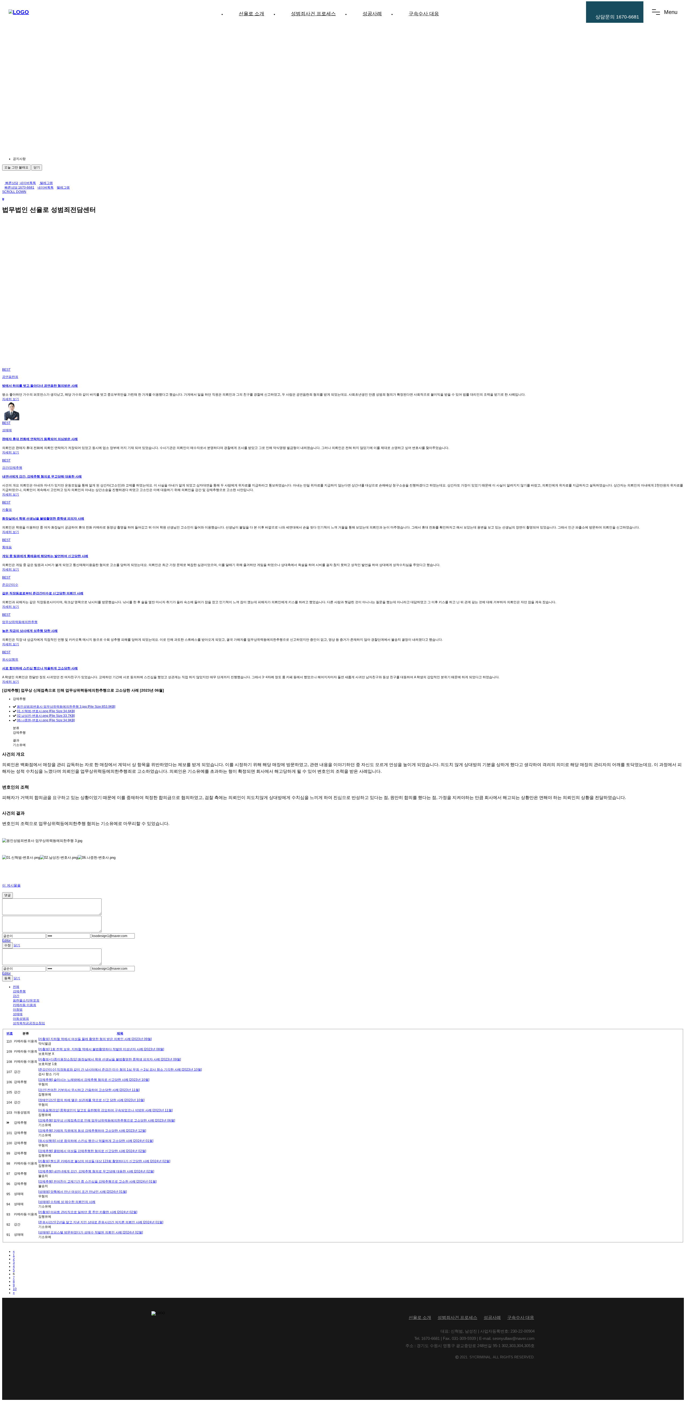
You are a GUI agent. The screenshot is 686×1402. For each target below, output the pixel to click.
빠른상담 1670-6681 (19, 187)
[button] (61, 159)
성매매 (18, 1014)
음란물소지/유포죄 (26, 1000)
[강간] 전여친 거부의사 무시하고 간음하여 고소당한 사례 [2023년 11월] (89, 1090)
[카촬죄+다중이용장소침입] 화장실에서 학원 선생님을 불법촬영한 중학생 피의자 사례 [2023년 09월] (109, 1059)
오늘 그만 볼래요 (16, 167)
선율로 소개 (251, 13)
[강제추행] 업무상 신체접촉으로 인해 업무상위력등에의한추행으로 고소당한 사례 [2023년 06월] (106, 1120)
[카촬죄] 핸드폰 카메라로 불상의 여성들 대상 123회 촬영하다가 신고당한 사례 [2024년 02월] (104, 1161)
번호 (9, 1033)
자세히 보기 (10, 399)
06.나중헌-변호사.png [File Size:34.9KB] (46, 720)
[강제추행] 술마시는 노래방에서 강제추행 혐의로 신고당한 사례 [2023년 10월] (93, 1080)
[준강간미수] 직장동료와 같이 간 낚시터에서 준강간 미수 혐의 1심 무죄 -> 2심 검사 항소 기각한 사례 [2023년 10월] (120, 1069)
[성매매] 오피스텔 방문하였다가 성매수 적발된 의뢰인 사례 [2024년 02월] (90, 1232)
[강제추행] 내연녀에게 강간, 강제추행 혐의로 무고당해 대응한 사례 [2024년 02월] (96, 1171)
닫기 (36, 167)
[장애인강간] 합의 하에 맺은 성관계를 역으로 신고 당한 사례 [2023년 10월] (91, 1100)
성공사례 (372, 13)
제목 (120, 1033)
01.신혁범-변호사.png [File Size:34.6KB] (46, 711)
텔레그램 (46, 183)
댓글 (7, 895)
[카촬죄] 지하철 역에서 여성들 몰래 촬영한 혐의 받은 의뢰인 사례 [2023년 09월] (95, 1039)
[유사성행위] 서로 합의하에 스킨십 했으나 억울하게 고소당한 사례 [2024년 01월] (95, 1141)
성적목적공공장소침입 (29, 1023)
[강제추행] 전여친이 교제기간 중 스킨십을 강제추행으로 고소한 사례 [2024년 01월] (97, 1181)
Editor (6, 940)
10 (15, 1289)
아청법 (18, 1009)
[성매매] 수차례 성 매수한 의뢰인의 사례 (66, 1202)
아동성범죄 (21, 1019)
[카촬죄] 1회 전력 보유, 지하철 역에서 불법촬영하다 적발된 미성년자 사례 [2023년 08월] (101, 1049)
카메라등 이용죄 (24, 1005)
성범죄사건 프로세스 (313, 13)
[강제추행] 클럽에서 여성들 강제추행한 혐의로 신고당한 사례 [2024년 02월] (92, 1151)
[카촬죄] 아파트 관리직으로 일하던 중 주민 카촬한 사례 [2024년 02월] (87, 1212)
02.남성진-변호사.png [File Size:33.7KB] (46, 716)
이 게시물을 (11, 885)
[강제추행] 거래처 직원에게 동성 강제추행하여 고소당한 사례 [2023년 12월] (92, 1131)
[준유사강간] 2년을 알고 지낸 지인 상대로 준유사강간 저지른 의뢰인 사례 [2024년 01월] (100, 1222)
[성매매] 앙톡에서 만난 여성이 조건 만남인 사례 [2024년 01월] (82, 1192)
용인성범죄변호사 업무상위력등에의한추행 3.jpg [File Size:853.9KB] (66, 707)
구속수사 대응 (424, 13)
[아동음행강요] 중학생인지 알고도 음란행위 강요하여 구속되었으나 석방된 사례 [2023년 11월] (105, 1110)
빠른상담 (11, 183)
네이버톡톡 (27, 183)
